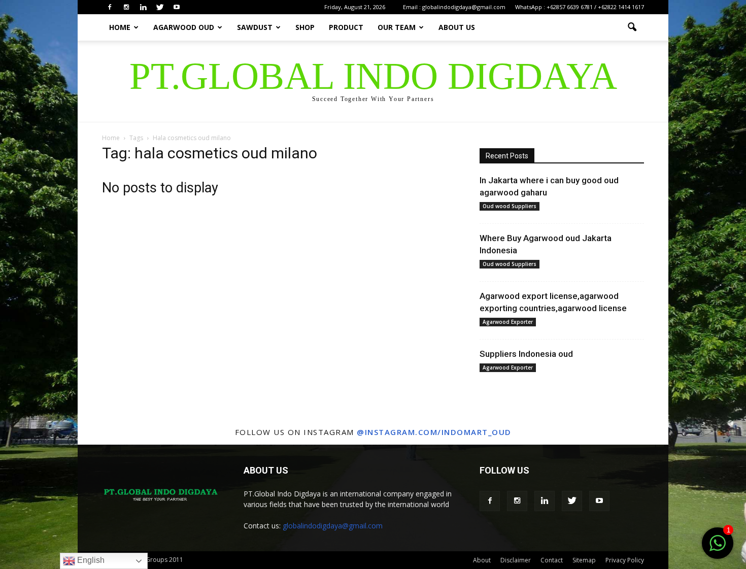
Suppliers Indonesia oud (526, 354)
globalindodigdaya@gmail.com (333, 525)
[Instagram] (126, 7)
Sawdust (255, 27)
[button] (632, 27)
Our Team (397, 27)
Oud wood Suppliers (509, 206)
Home (119, 27)
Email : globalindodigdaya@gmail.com (454, 7)
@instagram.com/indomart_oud (434, 432)
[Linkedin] (143, 7)
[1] (717, 549)
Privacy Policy (624, 560)
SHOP (305, 27)
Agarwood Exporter (508, 321)
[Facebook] (109, 7)
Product (346, 27)
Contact (551, 560)
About (482, 560)
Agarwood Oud (183, 27)
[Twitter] (159, 7)
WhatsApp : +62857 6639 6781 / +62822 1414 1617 (579, 7)
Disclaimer (515, 560)
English (90, 560)
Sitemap (584, 560)
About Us (456, 27)
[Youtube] (176, 7)
